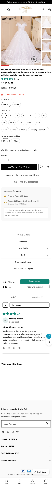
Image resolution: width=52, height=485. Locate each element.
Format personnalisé (38, 129)
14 (44, 115)
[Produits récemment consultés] (48, 336)
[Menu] (3, 10)
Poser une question (35, 286)
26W (14, 129)
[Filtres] (5, 305)
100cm (15, 141)
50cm (5, 141)
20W (29, 122)
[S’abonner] (45, 424)
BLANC (6, 104)
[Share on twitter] (9, 348)
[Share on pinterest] (14, 348)
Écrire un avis (34, 281)
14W (23, 129)
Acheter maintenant (26, 182)
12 (37, 115)
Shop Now (40, 2)
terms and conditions (29, 175)
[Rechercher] (9, 10)
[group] (46, 21)
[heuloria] (26, 9)
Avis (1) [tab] (14, 297)
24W (5, 129)
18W (21, 122)
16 (4, 122)
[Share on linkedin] (19, 348)
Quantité (4, 155)
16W (12, 122)
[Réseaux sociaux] (48, 341)
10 (30, 115)
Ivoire (16, 104)
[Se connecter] (43, 10)
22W (38, 122)
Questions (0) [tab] (37, 297)
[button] (49, 10)
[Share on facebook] (4, 348)
